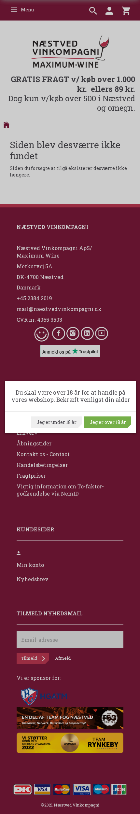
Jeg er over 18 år (108, 422)
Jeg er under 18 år (56, 422)
